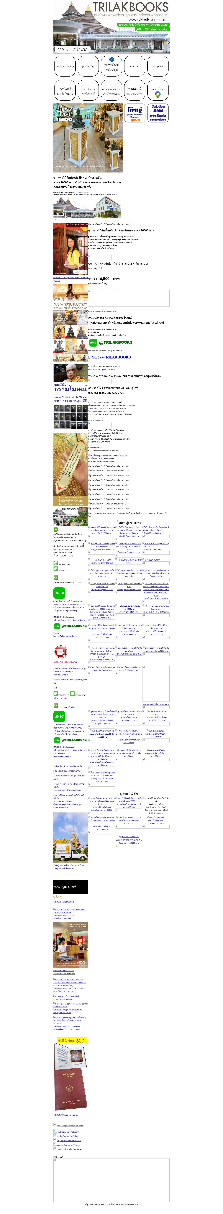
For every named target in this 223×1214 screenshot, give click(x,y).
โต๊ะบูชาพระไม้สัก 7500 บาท (129, 552)
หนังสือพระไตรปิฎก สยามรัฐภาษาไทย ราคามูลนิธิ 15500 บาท (67, 1011)
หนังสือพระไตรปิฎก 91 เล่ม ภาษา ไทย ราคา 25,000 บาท (64, 972)
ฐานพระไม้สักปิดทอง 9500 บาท (156, 651)
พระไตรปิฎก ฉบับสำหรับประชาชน (70, 1126)
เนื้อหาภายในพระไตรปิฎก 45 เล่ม (69, 1149)
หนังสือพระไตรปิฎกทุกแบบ (63, 902)
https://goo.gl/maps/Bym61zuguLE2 (101, 461)
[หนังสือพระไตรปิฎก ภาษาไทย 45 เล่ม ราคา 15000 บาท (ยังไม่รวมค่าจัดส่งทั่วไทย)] (70, 913)
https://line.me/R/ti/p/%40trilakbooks (102, 369)
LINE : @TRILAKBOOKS (109, 357)
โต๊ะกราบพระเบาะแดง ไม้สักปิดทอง (156, 612)
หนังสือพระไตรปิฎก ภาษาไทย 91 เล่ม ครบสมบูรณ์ (70, 279)
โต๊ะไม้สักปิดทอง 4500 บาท (129, 536)
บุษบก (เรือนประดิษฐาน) (102, 826)
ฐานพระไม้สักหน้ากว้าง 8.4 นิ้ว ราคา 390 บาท (129, 741)
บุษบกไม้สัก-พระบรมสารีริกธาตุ (68, 1145)
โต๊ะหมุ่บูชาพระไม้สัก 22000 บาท (102, 550)
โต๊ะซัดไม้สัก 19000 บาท (152, 550)
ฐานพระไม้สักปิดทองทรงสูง (102, 670)
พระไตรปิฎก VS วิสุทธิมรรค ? (68, 1132)
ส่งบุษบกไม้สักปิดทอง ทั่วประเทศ (69, 1141)
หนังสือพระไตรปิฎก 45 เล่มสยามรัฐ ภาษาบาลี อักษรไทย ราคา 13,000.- (66, 1027)
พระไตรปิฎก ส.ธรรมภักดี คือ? (68, 1136)
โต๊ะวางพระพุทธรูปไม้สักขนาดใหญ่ (102, 660)
